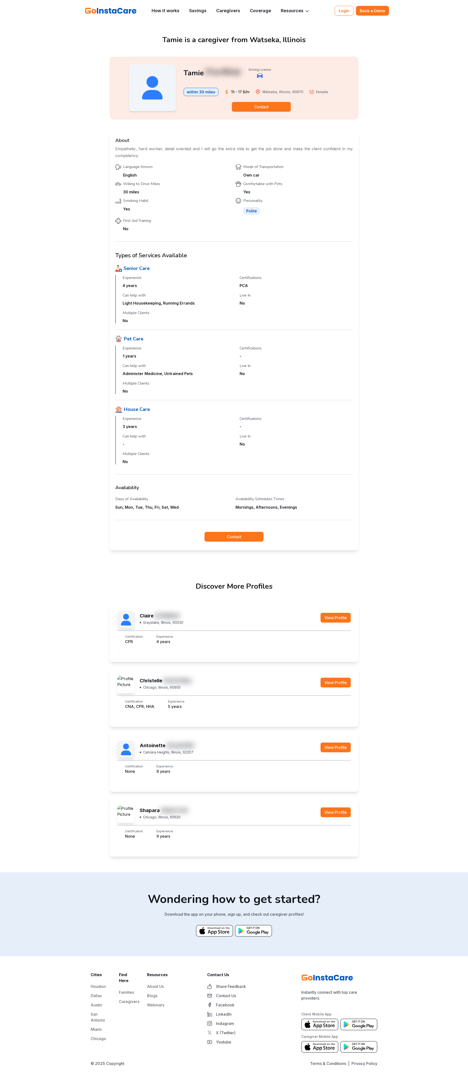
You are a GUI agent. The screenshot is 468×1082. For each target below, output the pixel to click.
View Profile (335, 617)
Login (344, 10)
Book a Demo (372, 10)
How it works (165, 10)
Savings (197, 10)
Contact (261, 106)
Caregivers (228, 10)
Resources (292, 10)
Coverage (260, 10)
